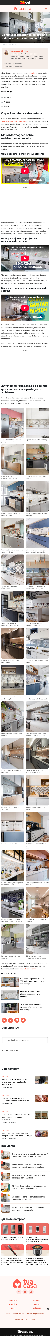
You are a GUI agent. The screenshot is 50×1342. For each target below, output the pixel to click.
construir (37, 1300)
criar (13, 1308)
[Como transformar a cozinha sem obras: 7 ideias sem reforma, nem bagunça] (5, 1155)
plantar (37, 1304)
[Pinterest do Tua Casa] (31, 1291)
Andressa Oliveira (19, 51)
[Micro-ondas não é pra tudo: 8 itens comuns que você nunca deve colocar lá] (5, 1166)
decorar (13, 1300)
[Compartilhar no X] (23, 1020)
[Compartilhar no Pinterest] (10, 1020)
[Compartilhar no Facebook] (16, 1020)
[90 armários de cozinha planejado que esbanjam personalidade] (5, 1177)
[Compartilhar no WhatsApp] (4, 1020)
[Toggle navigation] (46, 8)
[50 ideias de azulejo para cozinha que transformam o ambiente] (5, 1209)
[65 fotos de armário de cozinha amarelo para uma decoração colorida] (5, 1187)
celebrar (37, 1308)
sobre (8, 1314)
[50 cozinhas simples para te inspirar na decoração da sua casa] (5, 1198)
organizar (13, 1304)
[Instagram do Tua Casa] (19, 1291)
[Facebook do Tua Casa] (25, 1291)
